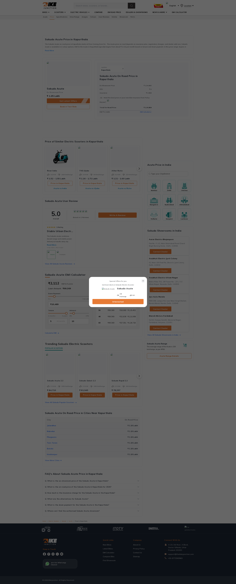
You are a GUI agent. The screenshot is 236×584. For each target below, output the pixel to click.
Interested (118, 301)
